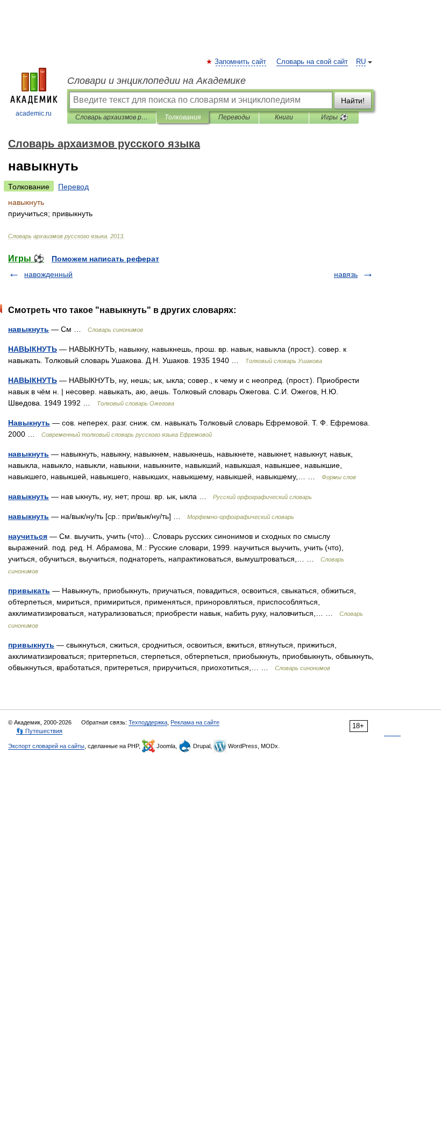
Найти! (353, 100)
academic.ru (34, 113)
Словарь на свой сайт (312, 62)
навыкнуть (28, 329)
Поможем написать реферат (105, 258)
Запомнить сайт (241, 62)
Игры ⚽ (334, 117)
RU (361, 62)
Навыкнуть (29, 422)
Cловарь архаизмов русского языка (111, 117)
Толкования (183, 117)
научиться (27, 536)
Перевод (73, 186)
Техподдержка (148, 722)
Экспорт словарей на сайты (46, 746)
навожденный (48, 274)
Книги (284, 117)
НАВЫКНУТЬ (32, 349)
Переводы (234, 117)
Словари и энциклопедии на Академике (156, 80)
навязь (346, 274)
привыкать (29, 590)
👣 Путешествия (39, 731)
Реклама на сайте (194, 722)
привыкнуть (31, 645)
